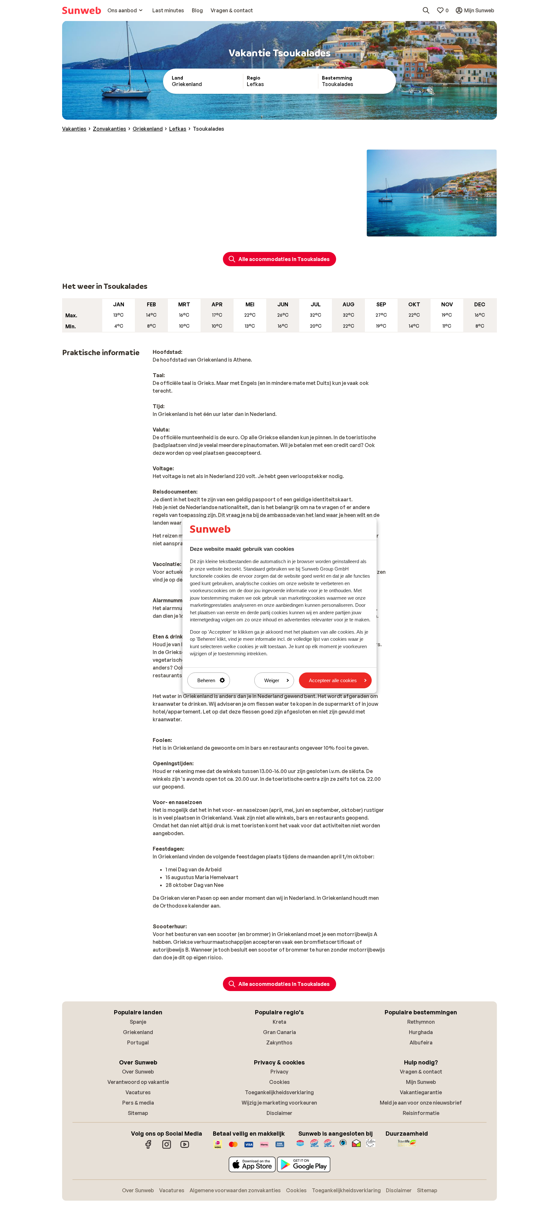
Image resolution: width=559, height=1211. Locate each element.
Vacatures (138, 1092)
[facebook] (148, 1147)
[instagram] (166, 1147)
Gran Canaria (279, 1032)
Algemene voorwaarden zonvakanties (235, 1190)
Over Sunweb (138, 1071)
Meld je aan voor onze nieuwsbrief (421, 1102)
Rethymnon (421, 1022)
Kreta (279, 1022)
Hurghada (421, 1032)
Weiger (271, 680)
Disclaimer (279, 1113)
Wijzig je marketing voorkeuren (279, 1102)
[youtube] (185, 1147)
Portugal (138, 1042)
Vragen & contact (421, 1071)
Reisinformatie (421, 1113)
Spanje (138, 1022)
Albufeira (421, 1042)
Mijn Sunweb (421, 1082)
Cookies (279, 1082)
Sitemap (138, 1113)
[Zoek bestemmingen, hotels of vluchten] (426, 10)
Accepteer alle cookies (333, 680)
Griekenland (138, 1032)
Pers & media (138, 1102)
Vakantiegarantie (421, 1092)
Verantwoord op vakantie (138, 1082)
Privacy (279, 1071)
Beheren (206, 680)
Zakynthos (279, 1042)
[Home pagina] (81, 10)
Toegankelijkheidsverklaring (279, 1092)
